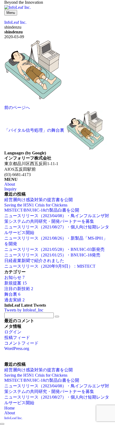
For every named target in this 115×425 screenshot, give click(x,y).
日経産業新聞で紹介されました (34, 260)
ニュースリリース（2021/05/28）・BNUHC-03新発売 (54, 249)
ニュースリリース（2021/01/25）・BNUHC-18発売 (52, 255)
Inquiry (10, 189)
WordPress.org (16, 348)
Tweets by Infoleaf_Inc (23, 310)
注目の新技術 (18, 288)
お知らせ (14, 277)
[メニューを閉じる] (2, 424)
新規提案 (15, 283)
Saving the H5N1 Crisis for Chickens (35, 205)
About (9, 184)
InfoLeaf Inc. (13, 418)
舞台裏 (12, 294)
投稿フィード (17, 337)
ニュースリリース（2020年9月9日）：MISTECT (49, 266)
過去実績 (14, 300)
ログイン (12, 332)
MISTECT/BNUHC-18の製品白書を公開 (41, 210)
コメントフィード (21, 343)
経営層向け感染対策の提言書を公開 (38, 199)
